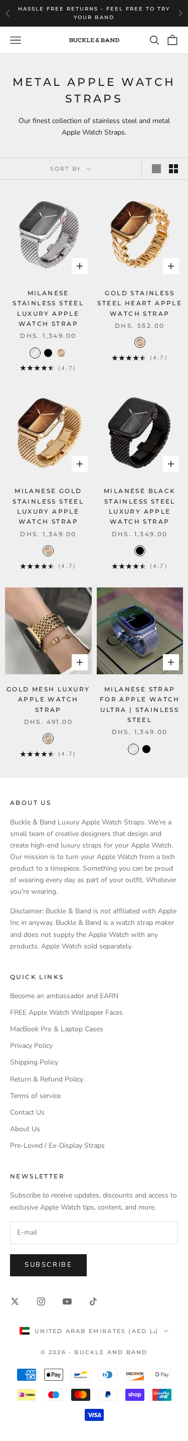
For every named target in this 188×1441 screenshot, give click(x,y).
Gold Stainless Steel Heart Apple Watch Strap (139, 303)
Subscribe (48, 1264)
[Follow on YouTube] (67, 1301)
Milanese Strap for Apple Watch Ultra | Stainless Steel (140, 704)
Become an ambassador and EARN (64, 996)
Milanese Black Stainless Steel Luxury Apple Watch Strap (140, 506)
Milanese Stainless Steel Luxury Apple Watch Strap (48, 308)
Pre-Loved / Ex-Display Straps (57, 1145)
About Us (25, 1129)
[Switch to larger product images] (156, 168)
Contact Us (27, 1112)
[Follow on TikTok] (93, 1301)
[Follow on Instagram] (41, 1301)
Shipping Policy (34, 1062)
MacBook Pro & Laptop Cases (56, 1029)
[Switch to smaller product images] (173, 168)
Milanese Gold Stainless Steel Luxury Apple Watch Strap (48, 506)
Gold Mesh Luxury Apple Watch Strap (48, 699)
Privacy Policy (31, 1045)
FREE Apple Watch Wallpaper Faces (66, 1012)
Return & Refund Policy (46, 1079)
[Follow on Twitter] (15, 1301)
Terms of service (35, 1096)
